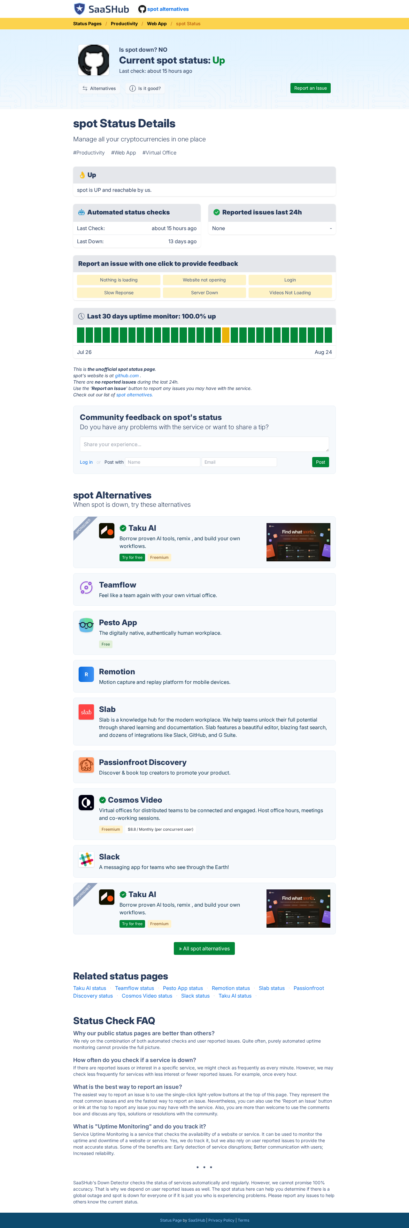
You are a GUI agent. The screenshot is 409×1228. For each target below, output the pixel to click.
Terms (243, 1220)
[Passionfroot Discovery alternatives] (86, 765)
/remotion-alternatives (105, 664)
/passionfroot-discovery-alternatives (122, 755)
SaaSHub (196, 1220)
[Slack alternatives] (86, 859)
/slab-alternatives (99, 702)
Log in (87, 462)
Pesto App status (183, 988)
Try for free (132, 557)
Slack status (195, 995)
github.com (127, 375)
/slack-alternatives (100, 849)
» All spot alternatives (204, 948)
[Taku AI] (106, 530)
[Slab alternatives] (86, 712)
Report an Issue (310, 88)
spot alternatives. (134, 394)
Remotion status (231, 988)
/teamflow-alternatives (106, 577)
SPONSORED (83, 526)
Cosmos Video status (147, 995)
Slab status (272, 988)
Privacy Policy (221, 1220)
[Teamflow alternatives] (86, 587)
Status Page (171, 1220)
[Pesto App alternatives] (86, 625)
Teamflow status (134, 988)
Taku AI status (89, 988)
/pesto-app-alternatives (107, 615)
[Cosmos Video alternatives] (86, 802)
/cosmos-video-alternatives (112, 792)
